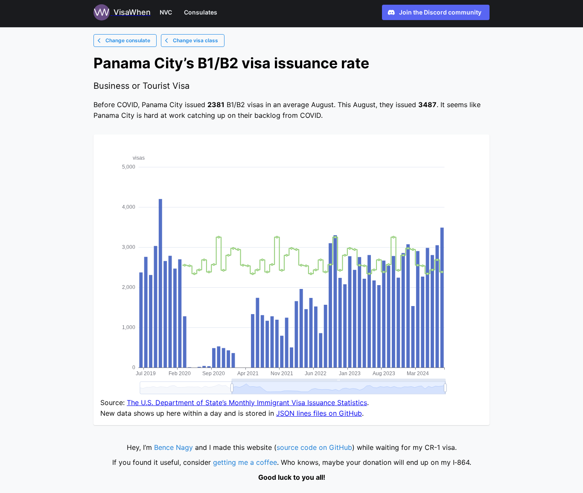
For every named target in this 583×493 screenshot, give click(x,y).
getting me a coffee (245, 462)
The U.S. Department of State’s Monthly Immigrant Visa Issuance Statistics (247, 402)
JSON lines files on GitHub (319, 413)
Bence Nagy (173, 447)
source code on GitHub (314, 447)
